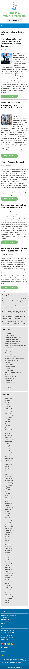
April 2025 (7, 425)
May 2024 (7, 447)
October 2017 (8, 595)
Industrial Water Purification (12, 356)
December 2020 (9, 524)
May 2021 (7, 515)
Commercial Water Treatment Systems (15, 345)
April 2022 (7, 493)
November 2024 (9, 435)
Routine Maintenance (10, 366)
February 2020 (8, 544)
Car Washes (8, 333)
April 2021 (7, 517)
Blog (2, 25)
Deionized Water (9, 349)
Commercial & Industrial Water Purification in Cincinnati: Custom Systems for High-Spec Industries (14, 301)
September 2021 (9, 507)
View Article (8, 96)
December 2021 (9, 501)
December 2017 (9, 591)
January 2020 (8, 546)
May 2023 (7, 470)
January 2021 (8, 523)
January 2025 (8, 431)
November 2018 (9, 569)
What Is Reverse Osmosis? (12, 162)
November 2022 (9, 480)
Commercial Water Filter (11, 339)
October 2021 (8, 505)
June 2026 (7, 402)
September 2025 (9, 416)
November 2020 (9, 526)
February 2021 (8, 521)
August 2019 (8, 552)
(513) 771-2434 (15, 20)
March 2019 (8, 561)
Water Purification (10, 382)
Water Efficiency (9, 378)
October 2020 (8, 528)
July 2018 (7, 577)
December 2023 (9, 456)
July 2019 (7, 554)
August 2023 (8, 464)
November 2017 (9, 593)
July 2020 (7, 534)
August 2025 (8, 417)
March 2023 (8, 472)
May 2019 (7, 558)
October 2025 (8, 414)
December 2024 (9, 433)
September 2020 (9, 530)
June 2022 (7, 489)
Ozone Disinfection (10, 364)
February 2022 (8, 497)
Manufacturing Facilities (11, 360)
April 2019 (7, 559)
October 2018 (8, 571)
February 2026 (8, 408)
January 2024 (8, 454)
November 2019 (9, 550)
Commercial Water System (12, 343)
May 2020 (7, 538)
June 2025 (7, 421)
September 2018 (9, 573)
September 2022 (9, 484)
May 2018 (7, 581)
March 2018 (8, 585)
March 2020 (8, 542)
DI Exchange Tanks (10, 351)
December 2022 (9, 478)
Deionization (8, 347)
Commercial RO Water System (13, 337)
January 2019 (8, 565)
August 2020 (8, 532)
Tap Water (7, 368)
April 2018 (7, 583)
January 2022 (8, 499)
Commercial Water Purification (13, 341)
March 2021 (8, 519)
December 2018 (9, 567)
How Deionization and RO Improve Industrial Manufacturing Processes (12, 104)
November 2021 (9, 503)
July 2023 (7, 466)
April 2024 (7, 449)
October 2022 (8, 482)
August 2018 (8, 575)
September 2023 (9, 462)
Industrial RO (8, 354)
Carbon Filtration (9, 335)
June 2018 (7, 579)
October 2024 (8, 437)
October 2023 (8, 460)
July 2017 (7, 600)
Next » (4, 291)
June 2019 (7, 556)
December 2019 (9, 548)
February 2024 (8, 453)
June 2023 (7, 468)
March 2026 (8, 406)
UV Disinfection (9, 374)
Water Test (8, 388)
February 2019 (8, 563)
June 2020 (7, 536)
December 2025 (9, 412)
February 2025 (8, 429)
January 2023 (8, 476)
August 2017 (8, 598)
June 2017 (7, 602)
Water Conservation (10, 376)
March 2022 (8, 495)
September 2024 (9, 439)
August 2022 (8, 486)
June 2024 (7, 445)
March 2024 (8, 451)
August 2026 (8, 398)
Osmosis (7, 362)
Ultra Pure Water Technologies (13, 372)
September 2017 (9, 596)
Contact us (3, 651)
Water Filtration (9, 380)
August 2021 (8, 509)
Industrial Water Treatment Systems (14, 358)
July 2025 (7, 419)
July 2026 (7, 400)
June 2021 (7, 513)
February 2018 (8, 587)
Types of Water (9, 370)
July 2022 (7, 488)
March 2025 (8, 427)
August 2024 (8, 441)
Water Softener (9, 386)
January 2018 (8, 589)
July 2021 (7, 511)
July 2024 (7, 443)
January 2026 (8, 410)
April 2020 (7, 540)
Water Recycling (9, 384)
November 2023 (9, 458)
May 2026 (7, 404)
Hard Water (8, 353)
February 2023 (8, 474)
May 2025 (7, 423)
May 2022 (7, 491)
